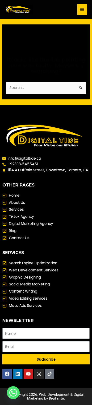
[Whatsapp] (13, 392)
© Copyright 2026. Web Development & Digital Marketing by (46, 396)
